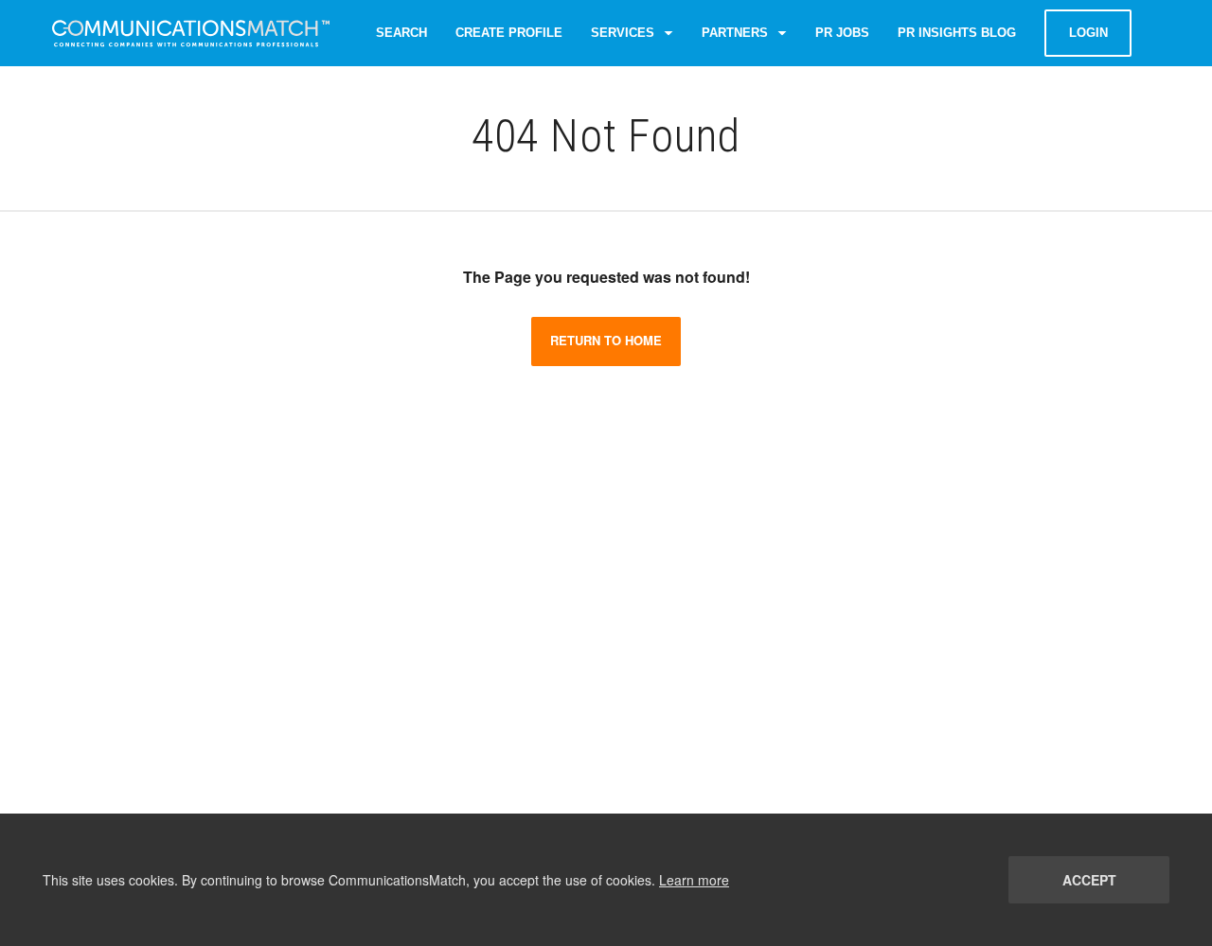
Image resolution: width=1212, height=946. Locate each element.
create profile (508, 33)
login (1088, 33)
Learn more (694, 879)
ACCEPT (1089, 879)
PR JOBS (842, 33)
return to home (606, 340)
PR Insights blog (957, 33)
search (401, 33)
